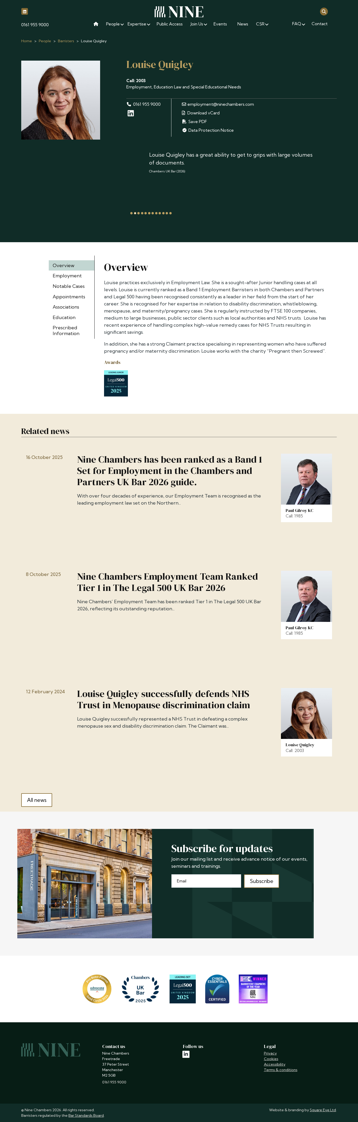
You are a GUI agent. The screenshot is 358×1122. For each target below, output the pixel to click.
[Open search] (324, 11)
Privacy (270, 1053)
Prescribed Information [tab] (66, 330)
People (45, 41)
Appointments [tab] (69, 297)
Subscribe (261, 881)
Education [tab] (64, 317)
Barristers (66, 41)
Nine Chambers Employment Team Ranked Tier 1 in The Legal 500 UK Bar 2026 (167, 582)
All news (36, 800)
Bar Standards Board (86, 1115)
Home (26, 41)
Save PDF (197, 121)
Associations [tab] (66, 307)
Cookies (271, 1058)
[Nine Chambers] (179, 11)
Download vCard (203, 112)
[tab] (131, 213)
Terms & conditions (280, 1069)
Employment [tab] (67, 276)
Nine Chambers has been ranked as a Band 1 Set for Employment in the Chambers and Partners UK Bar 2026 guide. (169, 471)
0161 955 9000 (35, 24)
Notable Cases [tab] (69, 286)
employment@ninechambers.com (220, 104)
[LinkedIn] (131, 114)
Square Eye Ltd (323, 1110)
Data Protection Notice (211, 130)
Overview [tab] (63, 265)
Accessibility (274, 1064)
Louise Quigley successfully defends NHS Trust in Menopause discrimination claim (163, 699)
